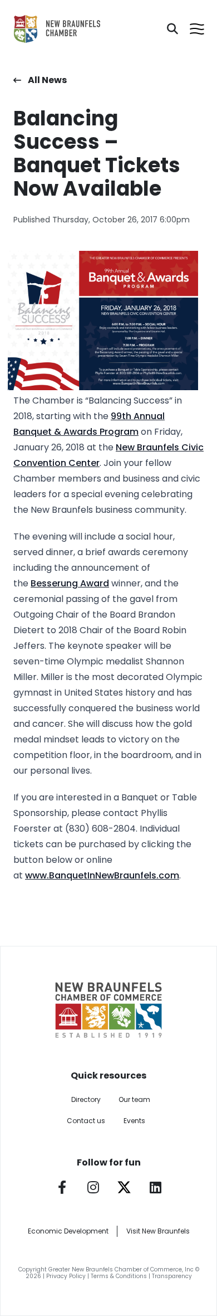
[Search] (172, 29)
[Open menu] (197, 29)
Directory (86, 1099)
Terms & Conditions (119, 1276)
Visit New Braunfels (158, 1231)
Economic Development (68, 1231)
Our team (134, 1099)
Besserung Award (70, 583)
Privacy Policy (66, 1276)
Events (134, 1120)
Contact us (86, 1120)
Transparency (172, 1276)
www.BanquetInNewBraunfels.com (102, 875)
